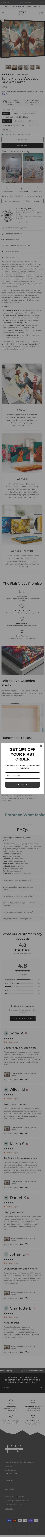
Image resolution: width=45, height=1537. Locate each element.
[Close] (41, 746)
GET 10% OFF (22, 785)
